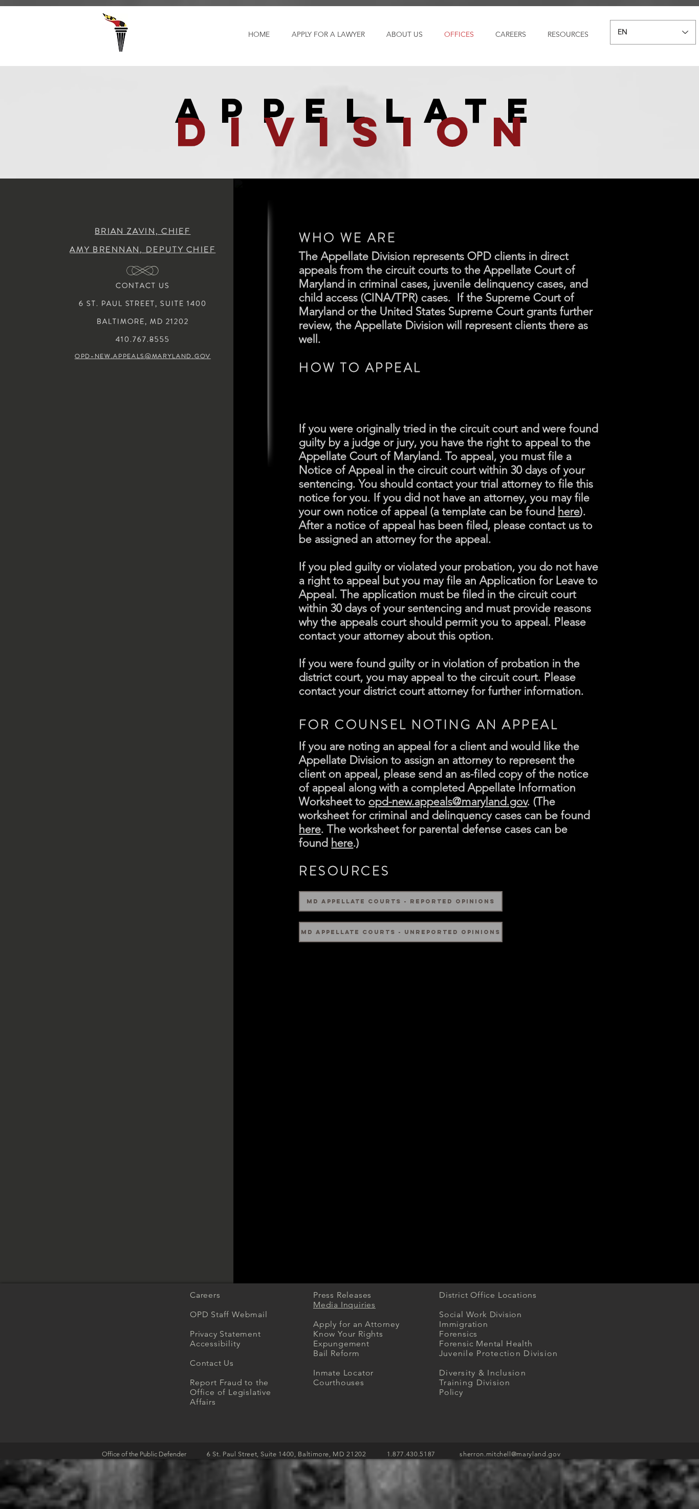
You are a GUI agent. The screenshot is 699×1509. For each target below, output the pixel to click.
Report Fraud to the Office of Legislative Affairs (230, 1392)
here (569, 511)
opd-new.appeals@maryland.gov (447, 801)
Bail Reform (336, 1353)
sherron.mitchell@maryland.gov (510, 1454)
